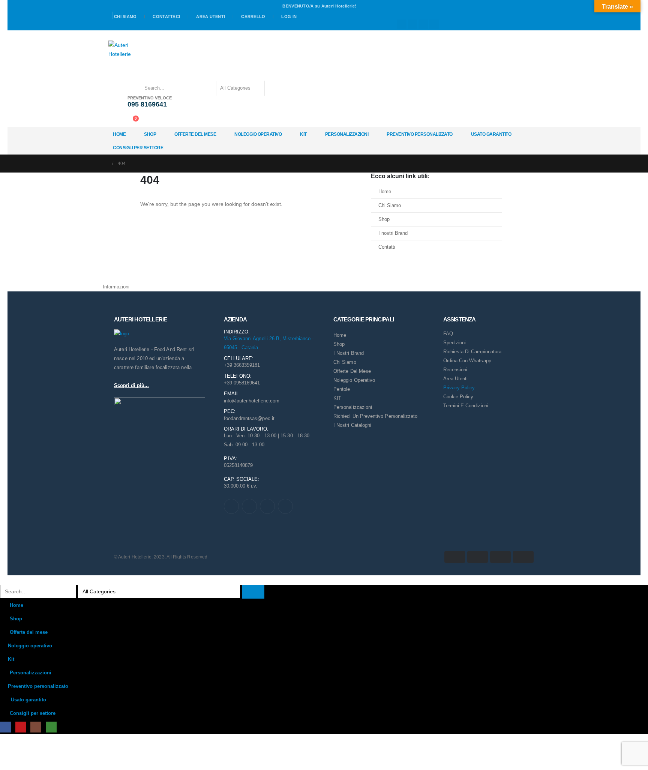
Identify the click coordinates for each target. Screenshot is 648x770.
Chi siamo (125, 16)
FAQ (448, 333)
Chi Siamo (389, 205)
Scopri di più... (131, 385)
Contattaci (166, 16)
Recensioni (455, 369)
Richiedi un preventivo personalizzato (375, 416)
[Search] (275, 88)
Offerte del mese (195, 134)
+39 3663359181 (242, 365)
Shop (150, 134)
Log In (289, 16)
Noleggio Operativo (354, 380)
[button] (4, 580)
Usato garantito (491, 134)
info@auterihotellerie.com (252, 401)
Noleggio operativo (258, 134)
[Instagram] (423, 24)
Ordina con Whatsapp (467, 360)
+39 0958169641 (242, 383)
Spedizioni (454, 342)
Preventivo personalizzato (420, 134)
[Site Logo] (121, 50)
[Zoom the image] (121, 333)
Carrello (253, 16)
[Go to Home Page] (105, 163)
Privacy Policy (459, 387)
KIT (337, 398)
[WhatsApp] (434, 24)
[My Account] (116, 120)
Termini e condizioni (465, 405)
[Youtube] (412, 24)
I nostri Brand (393, 233)
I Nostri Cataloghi (352, 425)
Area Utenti (210, 16)
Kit (303, 134)
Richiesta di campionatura (472, 351)
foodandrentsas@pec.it (249, 418)
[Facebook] (402, 24)
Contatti (386, 247)
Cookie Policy (458, 396)
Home (119, 134)
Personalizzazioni (347, 134)
